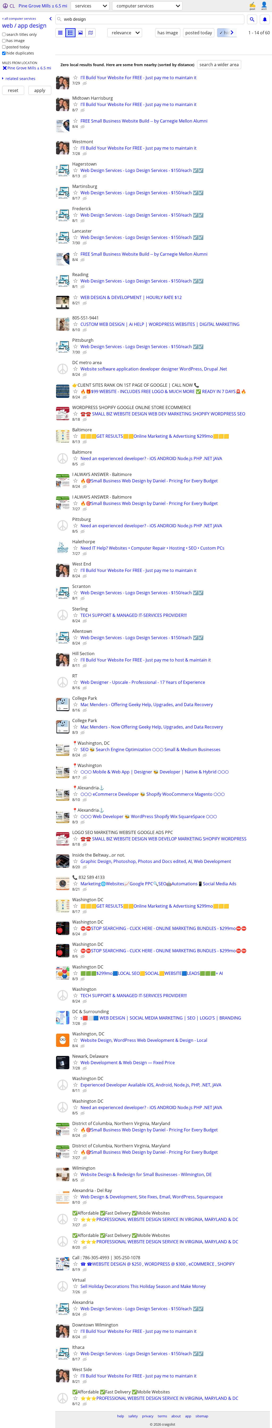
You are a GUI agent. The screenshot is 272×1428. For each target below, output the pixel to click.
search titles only (21, 34)
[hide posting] (85, 83)
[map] (91, 32)
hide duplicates (20, 53)
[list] (60, 32)
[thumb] (70, 32)
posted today (17, 46)
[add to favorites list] (75, 77)
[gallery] (80, 32)
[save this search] (265, 19)
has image (15, 40)
